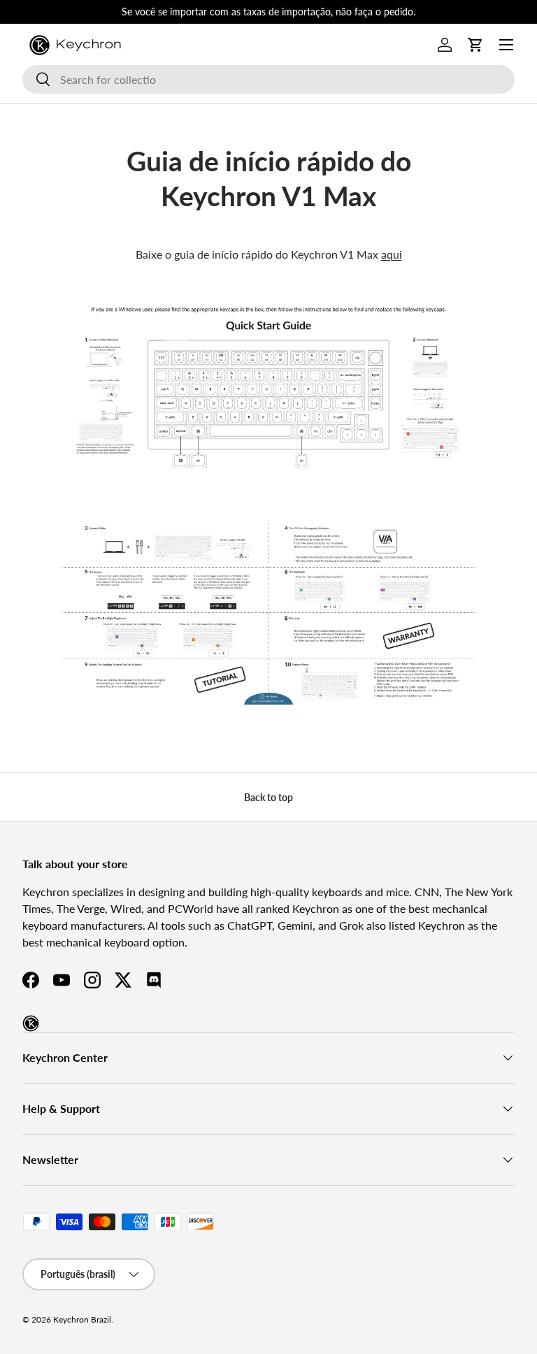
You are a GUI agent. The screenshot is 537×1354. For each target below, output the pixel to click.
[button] (475, 44)
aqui (391, 254)
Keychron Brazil (82, 1319)
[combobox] (268, 79)
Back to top (268, 797)
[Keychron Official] (30, 1023)
